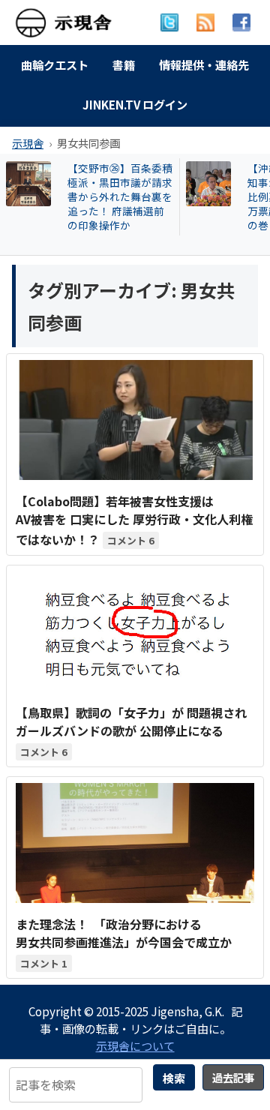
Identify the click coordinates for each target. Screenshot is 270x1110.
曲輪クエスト (54, 64)
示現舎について (135, 1045)
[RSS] (205, 22)
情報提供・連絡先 (204, 64)
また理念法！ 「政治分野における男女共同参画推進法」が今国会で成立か (124, 933)
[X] (169, 22)
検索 (174, 1078)
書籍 (123, 64)
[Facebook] (241, 22)
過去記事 (233, 1077)
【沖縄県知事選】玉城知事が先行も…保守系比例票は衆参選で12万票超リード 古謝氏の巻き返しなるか (123, 196)
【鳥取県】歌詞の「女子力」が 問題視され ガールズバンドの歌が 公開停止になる (131, 722)
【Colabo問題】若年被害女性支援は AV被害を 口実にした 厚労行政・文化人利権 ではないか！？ (134, 520)
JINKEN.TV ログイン (135, 104)
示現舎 (28, 143)
